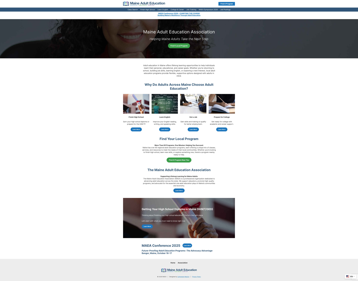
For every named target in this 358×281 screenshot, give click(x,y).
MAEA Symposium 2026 (208, 10)
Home (173, 263)
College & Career (177, 10)
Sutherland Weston (183, 276)
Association (182, 263)
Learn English (162, 10)
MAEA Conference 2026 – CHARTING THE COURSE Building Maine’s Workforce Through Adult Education (179, 14)
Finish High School (147, 10)
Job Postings (225, 10)
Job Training (191, 10)
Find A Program (226, 4)
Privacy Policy (196, 276)
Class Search (133, 10)
